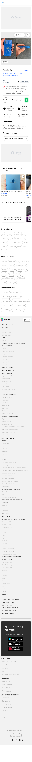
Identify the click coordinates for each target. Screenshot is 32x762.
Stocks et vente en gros (9, 610)
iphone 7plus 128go (7, 305)
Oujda (9, 274)
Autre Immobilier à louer (7, 413)
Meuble (4, 573)
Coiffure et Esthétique (7, 475)
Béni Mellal (4, 269)
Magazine (5, 671)
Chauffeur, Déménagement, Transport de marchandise (14, 470)
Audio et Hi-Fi (5, 546)
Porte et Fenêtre (6, 583)
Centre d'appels (5, 443)
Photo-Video (5, 543)
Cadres (3, 446)
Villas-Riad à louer (6, 402)
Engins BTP (4, 359)
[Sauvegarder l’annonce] (28, 35)
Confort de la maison (7, 567)
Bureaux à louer (5, 405)
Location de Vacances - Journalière (13, 427)
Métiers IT (4, 449)
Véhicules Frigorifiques (7, 356)
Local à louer (5, 408)
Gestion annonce (7, 701)
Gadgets (4, 535)
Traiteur (4, 508)
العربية (28, 319)
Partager (21, 35)
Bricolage (4, 589)
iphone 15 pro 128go (16, 292)
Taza (22, 278)
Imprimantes (5, 538)
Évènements (6, 502)
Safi (18, 278)
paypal (3, 234)
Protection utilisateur (11, 734)
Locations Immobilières (9, 394)
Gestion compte (7, 704)
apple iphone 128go (19, 305)
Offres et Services (7, 707)
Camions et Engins (7, 346)
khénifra (15, 274)
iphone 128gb (5, 292)
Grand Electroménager (7, 565)
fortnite (9, 234)
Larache (4, 278)
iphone (25, 242)
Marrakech (4, 265)
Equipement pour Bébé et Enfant (11, 556)
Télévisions (4, 540)
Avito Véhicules (6, 681)
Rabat (17, 261)
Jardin (3, 586)
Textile (3, 578)
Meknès (12, 265)
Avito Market (6, 688)
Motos (4, 338)
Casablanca (5, 261)
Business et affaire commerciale (12, 500)
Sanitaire (4, 591)
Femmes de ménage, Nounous (9, 462)
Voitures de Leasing (6, 335)
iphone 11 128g (6, 310)
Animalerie (5, 594)
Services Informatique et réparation (10, 481)
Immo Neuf (5, 665)
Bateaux (4, 364)
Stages (3, 494)
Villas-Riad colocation (7, 424)
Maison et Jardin (7, 559)
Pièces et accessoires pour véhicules (13, 343)
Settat (10, 282)
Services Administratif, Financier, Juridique (12, 483)
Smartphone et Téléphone (8, 522)
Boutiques (5, 668)
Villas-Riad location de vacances (9, 435)
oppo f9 (19, 246)
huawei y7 (4, 246)
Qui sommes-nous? (16, 736)
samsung (16, 234)
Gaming (4, 532)
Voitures (5, 327)
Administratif (5, 451)
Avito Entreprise (6, 691)
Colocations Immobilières (10, 416)
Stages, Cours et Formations (11, 489)
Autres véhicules (7, 367)
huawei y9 (4, 242)
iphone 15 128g (6, 301)
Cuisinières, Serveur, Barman (8, 473)
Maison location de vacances (8, 432)
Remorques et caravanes (8, 351)
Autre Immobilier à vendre (8, 392)
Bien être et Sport (7, 605)
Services (4, 459)
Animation (4, 505)
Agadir (12, 261)
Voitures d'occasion (6, 329)
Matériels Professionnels (10, 607)
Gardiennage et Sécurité (7, 465)
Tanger (24, 265)
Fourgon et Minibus (6, 354)
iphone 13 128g (6, 296)
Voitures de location (6, 332)
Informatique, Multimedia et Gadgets (13, 519)
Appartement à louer (7, 397)
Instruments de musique (9, 597)
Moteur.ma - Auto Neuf (9, 662)
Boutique (4, 711)
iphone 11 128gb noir (18, 310)
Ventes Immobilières (8, 373)
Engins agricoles (6, 362)
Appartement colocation (7, 419)
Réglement (22, 734)
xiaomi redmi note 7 (15, 242)
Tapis (3, 581)
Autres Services (5, 486)
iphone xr (12, 246)
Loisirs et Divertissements (10, 599)
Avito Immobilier (7, 684)
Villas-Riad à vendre (6, 381)
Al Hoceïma (25, 261)
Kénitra (4, 274)
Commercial (5, 454)
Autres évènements (6, 513)
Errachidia (20, 269)
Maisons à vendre (6, 378)
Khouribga (23, 274)
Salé (15, 282)
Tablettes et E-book (6, 524)
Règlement (5, 698)
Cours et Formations (6, 492)
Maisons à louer (5, 400)
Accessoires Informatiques (8, 551)
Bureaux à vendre (6, 384)
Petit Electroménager (7, 562)
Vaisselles (4, 570)
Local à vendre (5, 386)
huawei (23, 234)
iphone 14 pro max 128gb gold (20, 301)
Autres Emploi (5, 457)
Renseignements (7, 714)
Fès (26, 269)
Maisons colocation (6, 421)
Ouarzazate (11, 278)
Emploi (4, 441)
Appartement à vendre (7, 376)
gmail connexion (20, 238)
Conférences (5, 510)
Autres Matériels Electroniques (9, 554)
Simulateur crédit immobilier (10, 674)
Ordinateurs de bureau (7, 530)
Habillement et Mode (8, 602)
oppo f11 (4, 251)
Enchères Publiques (8, 613)
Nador (18, 265)
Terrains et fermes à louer (8, 410)
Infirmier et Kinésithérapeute (8, 478)
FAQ (3, 717)
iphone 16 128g (16, 296)
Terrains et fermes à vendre (8, 389)
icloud (12, 238)
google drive (5, 238)
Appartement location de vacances (10, 429)
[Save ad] (23, 176)
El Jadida (12, 269)
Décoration (4, 575)
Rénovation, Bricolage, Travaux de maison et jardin (14, 467)
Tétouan (4, 282)
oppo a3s (26, 246)
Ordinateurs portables (7, 527)
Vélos (4, 340)
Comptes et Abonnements (8, 548)
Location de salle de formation (9, 497)
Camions (4, 348)
